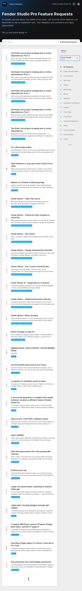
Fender (70, 144)
